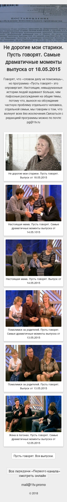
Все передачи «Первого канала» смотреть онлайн (34, 473)
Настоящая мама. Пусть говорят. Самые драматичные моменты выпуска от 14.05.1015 (33, 228)
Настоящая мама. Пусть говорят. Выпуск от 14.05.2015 (33, 281)
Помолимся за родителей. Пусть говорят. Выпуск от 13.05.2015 (33, 386)
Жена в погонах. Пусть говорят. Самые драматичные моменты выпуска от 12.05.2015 (33, 439)
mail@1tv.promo (33, 484)
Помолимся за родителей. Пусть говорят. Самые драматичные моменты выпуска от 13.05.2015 (33, 333)
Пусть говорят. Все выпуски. (33, 456)
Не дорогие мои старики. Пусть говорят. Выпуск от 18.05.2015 (33, 175)
